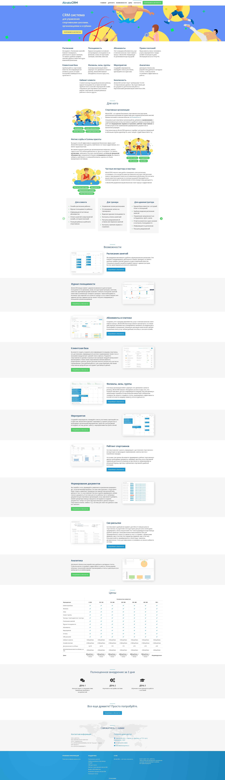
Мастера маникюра (86, 193)
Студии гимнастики (93, 131)
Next (161, 218)
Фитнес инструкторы (81, 187)
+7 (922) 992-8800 (121, 743)
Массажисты (95, 187)
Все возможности (135, 117)
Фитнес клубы (132, 158)
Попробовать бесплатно (152, 3)
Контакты (137, 3)
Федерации (78, 128)
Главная (103, 3)
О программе (112, 778)
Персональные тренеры (86, 190)
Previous (63, 218)
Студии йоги (144, 158)
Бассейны (144, 161)
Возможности (121, 3)
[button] (90, 655)
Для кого (111, 3)
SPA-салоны (133, 161)
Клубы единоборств (92, 128)
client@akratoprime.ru (122, 745)
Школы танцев (78, 131)
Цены (130, 3)
